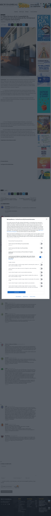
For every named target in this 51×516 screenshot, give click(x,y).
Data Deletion (18, 296)
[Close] (47, 219)
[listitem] (25, 241)
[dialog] (25, 258)
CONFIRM (16, 292)
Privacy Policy (32, 296)
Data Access (25, 296)
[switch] (41, 244)
